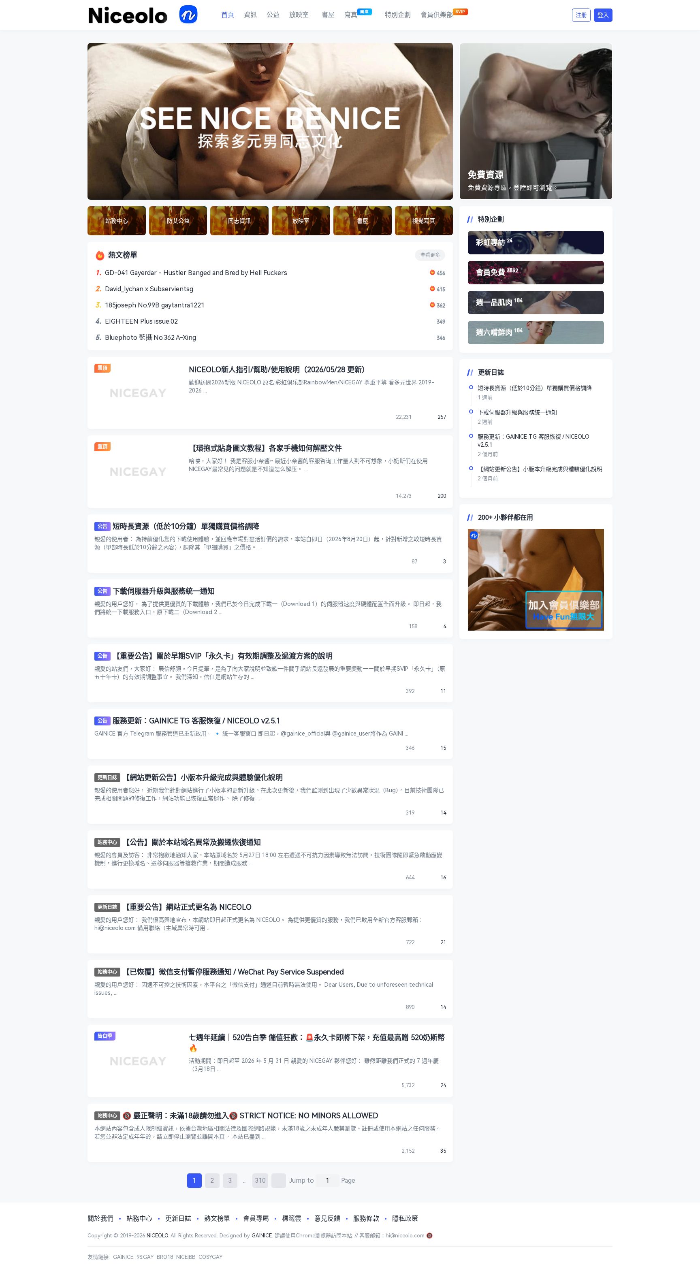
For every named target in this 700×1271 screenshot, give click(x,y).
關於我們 (100, 1218)
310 (260, 1180)
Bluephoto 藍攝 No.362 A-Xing (150, 337)
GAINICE (262, 1236)
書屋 (328, 15)
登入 (603, 15)
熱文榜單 (217, 1218)
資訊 (250, 15)
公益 (273, 15)
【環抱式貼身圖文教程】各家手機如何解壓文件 (265, 448)
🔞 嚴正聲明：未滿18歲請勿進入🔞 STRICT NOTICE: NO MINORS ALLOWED (250, 1115)
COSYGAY (210, 1257)
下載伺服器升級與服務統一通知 (164, 591)
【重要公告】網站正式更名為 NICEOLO (187, 907)
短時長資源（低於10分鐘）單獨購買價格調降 (186, 526)
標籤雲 (291, 1218)
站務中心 (107, 842)
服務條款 (366, 1218)
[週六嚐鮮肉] (536, 332)
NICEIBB (185, 1257)
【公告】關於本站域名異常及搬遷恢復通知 (191, 842)
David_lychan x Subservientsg (149, 289)
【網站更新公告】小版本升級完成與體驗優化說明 (202, 777)
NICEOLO (157, 1236)
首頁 (227, 15)
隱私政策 (405, 1218)
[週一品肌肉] (536, 302)
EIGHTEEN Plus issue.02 (141, 321)
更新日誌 (107, 778)
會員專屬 (256, 1218)
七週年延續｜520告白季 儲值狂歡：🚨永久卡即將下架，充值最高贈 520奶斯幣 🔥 (317, 1042)
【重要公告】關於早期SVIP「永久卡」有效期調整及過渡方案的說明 (223, 656)
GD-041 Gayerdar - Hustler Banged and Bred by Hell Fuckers (196, 273)
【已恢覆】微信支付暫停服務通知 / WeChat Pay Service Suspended (233, 972)
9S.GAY (145, 1257)
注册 (581, 15)
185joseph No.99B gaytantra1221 (155, 305)
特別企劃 (398, 15)
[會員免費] (536, 272)
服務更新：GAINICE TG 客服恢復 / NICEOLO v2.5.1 (196, 721)
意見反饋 (327, 1218)
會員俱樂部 (442, 14)
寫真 (356, 14)
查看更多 (430, 255)
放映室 (299, 15)
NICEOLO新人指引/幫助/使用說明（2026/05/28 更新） (279, 369)
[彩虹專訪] (536, 242)
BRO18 (165, 1257)
